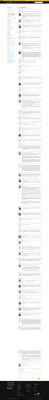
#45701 (40, 41)
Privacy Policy (35, 398)
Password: (9, 11)
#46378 (40, 289)
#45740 (40, 70)
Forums (9, 4)
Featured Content (28, 391)
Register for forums (9, 14)
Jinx (34, 388)
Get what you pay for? (12, 36)
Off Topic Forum (12, 4)
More (25, 2)
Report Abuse (23, 12)
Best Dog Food (19, 385)
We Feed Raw (35, 387)
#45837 (40, 144)
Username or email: (10, 9)
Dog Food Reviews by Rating (28, 386)
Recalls (23, 2)
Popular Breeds (27, 389)
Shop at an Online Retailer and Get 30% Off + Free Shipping (37, 395)
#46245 (40, 234)
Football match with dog (13, 52)
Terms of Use (32, 398)
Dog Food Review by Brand (28, 385)
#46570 (40, 312)
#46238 (40, 223)
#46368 (40, 278)
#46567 (40, 306)
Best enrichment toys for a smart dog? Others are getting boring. (10, 26)
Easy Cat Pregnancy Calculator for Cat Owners (10, 21)
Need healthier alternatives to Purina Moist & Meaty (11, 29)
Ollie (34, 386)
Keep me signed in (10, 13)
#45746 (40, 76)
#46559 (40, 295)
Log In (39, 378)
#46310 (40, 251)
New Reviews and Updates (28, 387)
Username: (20, 373)
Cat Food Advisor (8, 0)
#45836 (40, 138)
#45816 (40, 121)
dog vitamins (12, 45)
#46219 (40, 217)
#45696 (40, 24)
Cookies (41, 398)
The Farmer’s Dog (35, 385)
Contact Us (38, 398)
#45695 (40, 18)
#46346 (40, 263)
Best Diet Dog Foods (19, 393)
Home (7, 4)
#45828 (40, 127)
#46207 (40, 184)
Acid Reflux (12, 50)
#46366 (40, 272)
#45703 (40, 50)
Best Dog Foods (15, 2)
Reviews (19, 2)
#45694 (40, 12)
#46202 (40, 178)
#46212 (40, 206)
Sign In (13, 14)
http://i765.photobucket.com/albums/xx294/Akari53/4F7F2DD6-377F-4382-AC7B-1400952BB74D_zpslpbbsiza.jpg (31, 125)
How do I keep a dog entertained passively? (11, 23)
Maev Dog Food (11, 40)
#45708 (40, 59)
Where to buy (36, 393)
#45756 (40, 87)
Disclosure (30, 398)
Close (48, 0)
